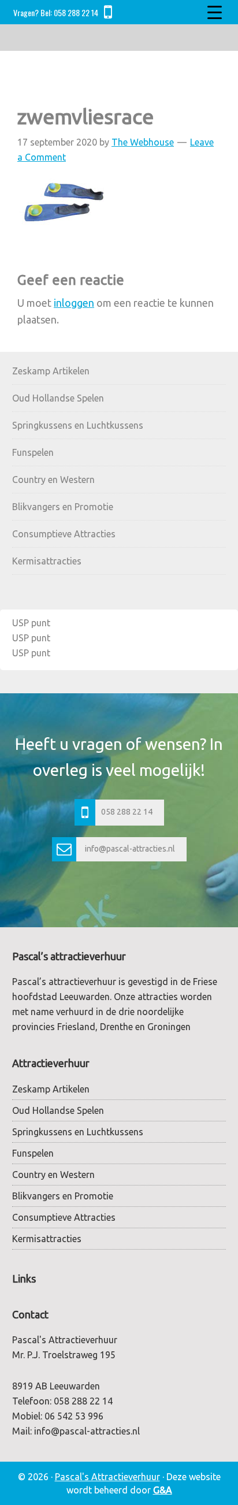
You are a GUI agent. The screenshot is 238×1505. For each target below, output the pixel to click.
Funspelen (33, 452)
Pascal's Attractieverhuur (107, 1476)
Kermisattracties (46, 561)
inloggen (74, 303)
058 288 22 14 (76, 12)
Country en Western (53, 479)
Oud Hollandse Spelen (58, 398)
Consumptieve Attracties (64, 534)
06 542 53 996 (73, 1416)
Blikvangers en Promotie (62, 506)
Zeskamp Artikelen (51, 371)
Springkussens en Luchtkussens (77, 425)
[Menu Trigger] (214, 11)
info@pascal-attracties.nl (130, 848)
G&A (162, 1490)
